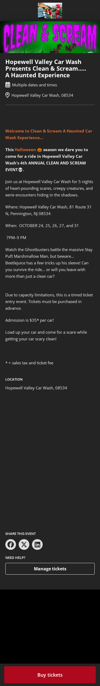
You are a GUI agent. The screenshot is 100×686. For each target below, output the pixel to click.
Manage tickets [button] (50, 569)
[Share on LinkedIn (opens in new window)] (37, 544)
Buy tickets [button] (50, 675)
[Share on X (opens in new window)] (24, 544)
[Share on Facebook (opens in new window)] (10, 544)
